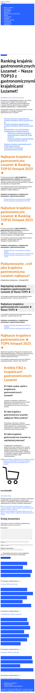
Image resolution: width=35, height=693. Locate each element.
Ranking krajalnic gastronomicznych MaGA (17, 328)
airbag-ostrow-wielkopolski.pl (13, 686)
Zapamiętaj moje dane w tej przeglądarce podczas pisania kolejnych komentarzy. (15, 553)
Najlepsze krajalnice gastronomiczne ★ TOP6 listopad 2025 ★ (17, 145)
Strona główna (8, 684)
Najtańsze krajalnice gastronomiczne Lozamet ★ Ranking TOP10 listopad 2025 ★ (18, 125)
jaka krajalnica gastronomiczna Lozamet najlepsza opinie (18, 460)
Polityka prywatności (10, 683)
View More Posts (6, 495)
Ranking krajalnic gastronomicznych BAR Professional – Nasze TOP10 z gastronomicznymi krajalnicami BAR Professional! (15, 631)
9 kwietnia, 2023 (6, 652)
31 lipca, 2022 (5, 584)
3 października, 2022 (7, 614)
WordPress (10, 691)
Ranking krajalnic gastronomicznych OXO (17, 200)
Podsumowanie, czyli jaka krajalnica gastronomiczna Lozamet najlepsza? (16, 130)
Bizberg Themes (28, 691)
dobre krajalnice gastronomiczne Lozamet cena (17, 459)
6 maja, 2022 (12, 97)
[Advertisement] (17, 40)
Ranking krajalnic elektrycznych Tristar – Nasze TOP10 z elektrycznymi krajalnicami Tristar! (17, 597)
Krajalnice (4, 55)
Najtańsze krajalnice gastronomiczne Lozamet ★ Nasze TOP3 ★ (20, 139)
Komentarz (5, 528)
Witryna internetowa (7, 548)
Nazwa (3, 542)
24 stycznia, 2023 (6, 678)
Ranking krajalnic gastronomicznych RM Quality (19, 253)
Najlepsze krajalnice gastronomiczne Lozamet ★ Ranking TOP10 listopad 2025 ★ (18, 120)
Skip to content (5, 1)
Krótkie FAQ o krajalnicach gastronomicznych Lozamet (13, 148)
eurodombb (4, 97)
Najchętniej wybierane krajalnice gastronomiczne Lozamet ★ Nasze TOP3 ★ (20, 135)
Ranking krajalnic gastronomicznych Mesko (17, 199)
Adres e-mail (5, 545)
